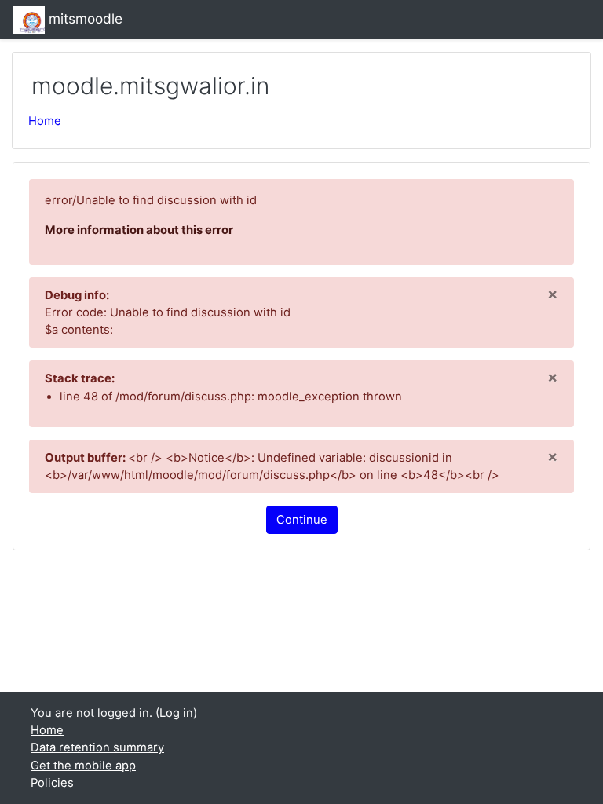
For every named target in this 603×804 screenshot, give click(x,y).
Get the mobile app (83, 765)
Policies (52, 783)
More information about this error (139, 230)
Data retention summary (97, 747)
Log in (176, 713)
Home (44, 121)
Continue (301, 520)
